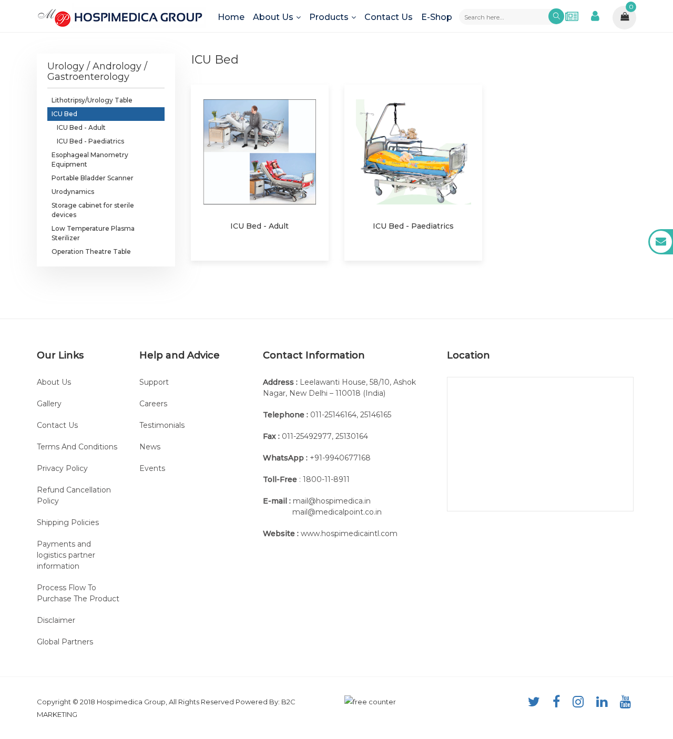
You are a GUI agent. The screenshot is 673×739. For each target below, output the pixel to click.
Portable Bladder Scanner (93, 178)
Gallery (49, 403)
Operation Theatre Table (91, 251)
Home (231, 17)
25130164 (351, 436)
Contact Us (388, 17)
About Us (273, 17)
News (149, 446)
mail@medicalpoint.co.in (337, 512)
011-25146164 (333, 414)
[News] (571, 16)
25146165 (375, 414)
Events (152, 468)
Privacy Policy (62, 468)
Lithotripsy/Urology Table (92, 100)
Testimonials (162, 425)
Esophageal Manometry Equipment (90, 159)
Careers (153, 403)
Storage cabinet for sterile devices (93, 210)
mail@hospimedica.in (332, 501)
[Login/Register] (595, 14)
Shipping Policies (68, 522)
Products (329, 17)
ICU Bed (64, 114)
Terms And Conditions (77, 446)
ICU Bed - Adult (81, 127)
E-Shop (436, 17)
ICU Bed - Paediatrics (90, 141)
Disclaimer (56, 620)
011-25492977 (307, 436)
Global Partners (65, 641)
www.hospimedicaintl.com (349, 533)
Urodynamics (73, 192)
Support (154, 382)
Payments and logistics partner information (66, 555)
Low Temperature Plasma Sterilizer (93, 233)
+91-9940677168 (340, 458)
